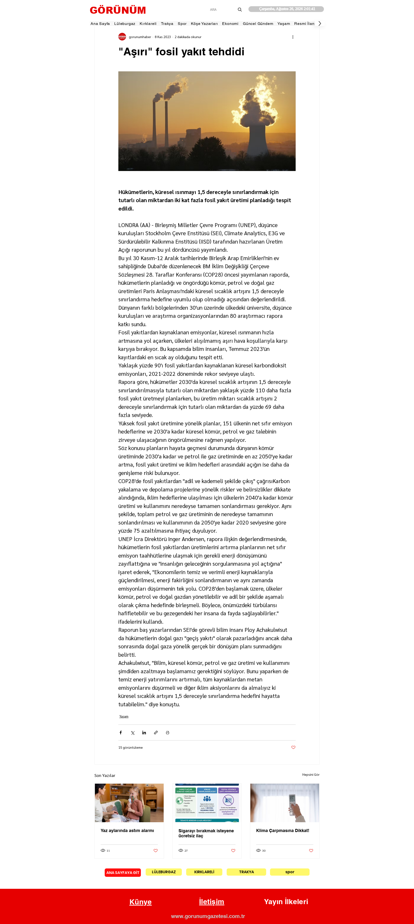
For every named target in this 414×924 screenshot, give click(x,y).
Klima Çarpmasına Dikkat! (282, 830)
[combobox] (226, 10)
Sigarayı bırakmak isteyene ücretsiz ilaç (206, 833)
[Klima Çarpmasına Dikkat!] (284, 803)
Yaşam (123, 716)
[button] (140, 902)
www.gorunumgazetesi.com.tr (208, 916)
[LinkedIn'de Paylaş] (144, 732)
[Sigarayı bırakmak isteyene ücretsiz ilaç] (207, 803)
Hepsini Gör (311, 774)
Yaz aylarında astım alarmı (127, 830)
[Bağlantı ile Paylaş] (156, 732)
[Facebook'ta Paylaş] (120, 732)
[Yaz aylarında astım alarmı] (129, 803)
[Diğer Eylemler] (293, 37)
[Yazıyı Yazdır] (167, 732)
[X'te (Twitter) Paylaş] (132, 732)
